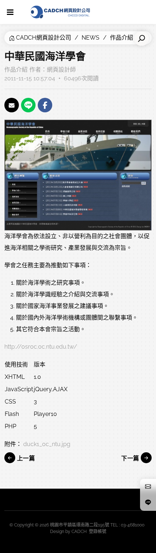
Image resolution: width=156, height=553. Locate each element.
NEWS (90, 37)
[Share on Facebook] (45, 105)
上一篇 (25, 458)
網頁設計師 (61, 69)
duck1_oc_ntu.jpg (46, 444)
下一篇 (131, 458)
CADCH (79, 531)
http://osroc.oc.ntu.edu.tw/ (40, 346)
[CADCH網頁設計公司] (60, 12)
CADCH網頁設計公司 (43, 37)
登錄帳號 (97, 531)
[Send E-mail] (11, 105)
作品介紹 (16, 69)
